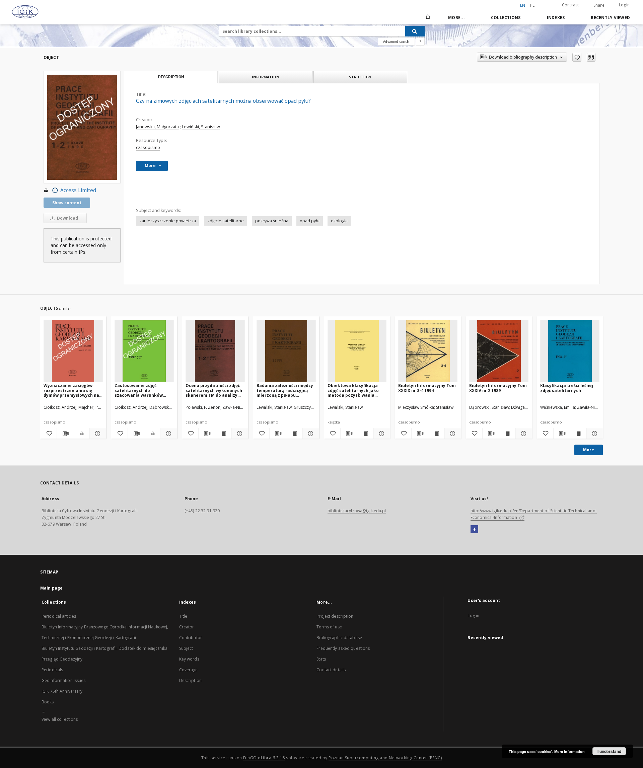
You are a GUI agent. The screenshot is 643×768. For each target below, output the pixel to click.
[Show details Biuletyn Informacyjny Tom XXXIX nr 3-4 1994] (452, 433)
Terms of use (329, 627)
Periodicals (52, 670)
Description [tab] (171, 77)
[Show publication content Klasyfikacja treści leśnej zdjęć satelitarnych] (578, 433)
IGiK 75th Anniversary (62, 691)
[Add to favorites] (576, 57)
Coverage (188, 670)
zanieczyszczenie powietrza (167, 221)
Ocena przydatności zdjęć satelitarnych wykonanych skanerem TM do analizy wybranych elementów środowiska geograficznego (215, 390)
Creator (186, 627)
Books (48, 702)
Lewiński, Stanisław (201, 127)
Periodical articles (59, 616)
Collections (506, 17)
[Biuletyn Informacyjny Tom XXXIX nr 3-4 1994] (428, 351)
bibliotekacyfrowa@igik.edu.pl (357, 511)
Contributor (190, 637)
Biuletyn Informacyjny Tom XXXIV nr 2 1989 (498, 388)
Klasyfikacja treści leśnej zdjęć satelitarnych (566, 388)
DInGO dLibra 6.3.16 (264, 758)
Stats (321, 659)
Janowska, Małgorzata (157, 127)
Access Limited (78, 190)
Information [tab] (265, 76)
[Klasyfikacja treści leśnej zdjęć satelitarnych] (570, 351)
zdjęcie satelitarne (225, 221)
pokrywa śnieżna (271, 221)
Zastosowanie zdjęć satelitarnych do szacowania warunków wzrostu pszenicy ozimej (141, 390)
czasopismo (148, 147)
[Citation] (591, 57)
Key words (189, 659)
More (588, 450)
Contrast (570, 5)
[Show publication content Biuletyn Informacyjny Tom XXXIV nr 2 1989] (507, 433)
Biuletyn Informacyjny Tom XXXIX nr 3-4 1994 (427, 388)
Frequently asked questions (343, 648)
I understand (609, 751)
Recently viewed (610, 17)
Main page (51, 588)
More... (456, 17)
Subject (186, 648)
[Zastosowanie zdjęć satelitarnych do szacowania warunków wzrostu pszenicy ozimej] (144, 351)
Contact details (331, 670)
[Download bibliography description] (65, 433)
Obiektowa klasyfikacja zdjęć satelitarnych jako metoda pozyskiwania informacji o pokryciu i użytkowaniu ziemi (353, 390)
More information (569, 751)
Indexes (556, 17)
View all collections (60, 719)
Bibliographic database (339, 637)
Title (183, 616)
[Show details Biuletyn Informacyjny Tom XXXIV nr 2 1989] (523, 433)
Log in (473, 615)
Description (190, 680)
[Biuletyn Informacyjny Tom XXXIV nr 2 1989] (499, 351)
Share (598, 5)
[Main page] (427, 17)
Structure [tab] (360, 76)
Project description (334, 616)
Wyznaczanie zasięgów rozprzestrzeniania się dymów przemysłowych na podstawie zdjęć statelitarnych (71, 390)
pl (532, 5)
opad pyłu (309, 221)
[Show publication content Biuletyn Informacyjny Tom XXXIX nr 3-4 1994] (436, 433)
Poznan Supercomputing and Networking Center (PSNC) (385, 758)
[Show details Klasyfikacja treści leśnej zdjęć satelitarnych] (594, 433)
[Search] (415, 31)
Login (624, 5)
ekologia (339, 221)
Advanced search (396, 41)
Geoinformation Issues (64, 680)
